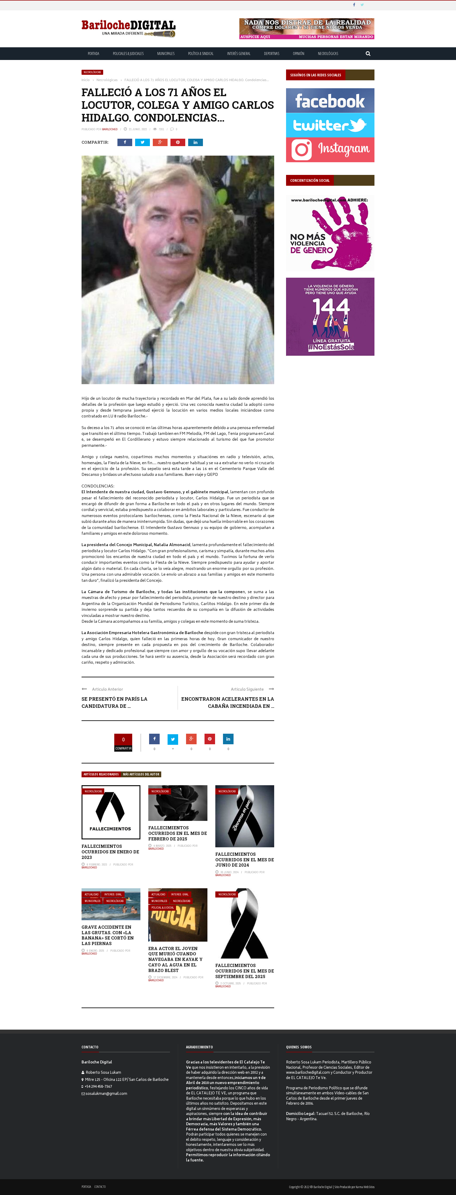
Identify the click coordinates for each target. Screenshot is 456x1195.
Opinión (298, 53)
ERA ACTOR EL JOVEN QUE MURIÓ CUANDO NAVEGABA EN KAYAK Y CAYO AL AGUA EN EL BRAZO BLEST (175, 959)
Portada (93, 53)
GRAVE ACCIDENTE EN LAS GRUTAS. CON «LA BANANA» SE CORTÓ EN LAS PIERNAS (108, 935)
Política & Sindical (200, 53)
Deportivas (271, 53)
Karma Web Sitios (365, 1186)
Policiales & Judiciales (128, 53)
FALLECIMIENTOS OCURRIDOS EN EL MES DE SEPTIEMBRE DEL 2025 (244, 970)
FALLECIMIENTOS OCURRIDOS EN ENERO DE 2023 (110, 851)
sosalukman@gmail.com (106, 1094)
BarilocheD (110, 129)
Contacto (100, 1186)
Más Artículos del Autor (141, 774)
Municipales (165, 53)
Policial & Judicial (162, 907)
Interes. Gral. (113, 894)
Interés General (238, 53)
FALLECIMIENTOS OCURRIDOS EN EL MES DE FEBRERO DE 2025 (177, 833)
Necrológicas (328, 53)
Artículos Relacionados (101, 774)
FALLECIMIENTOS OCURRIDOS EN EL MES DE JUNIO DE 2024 (244, 859)
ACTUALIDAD (91, 894)
